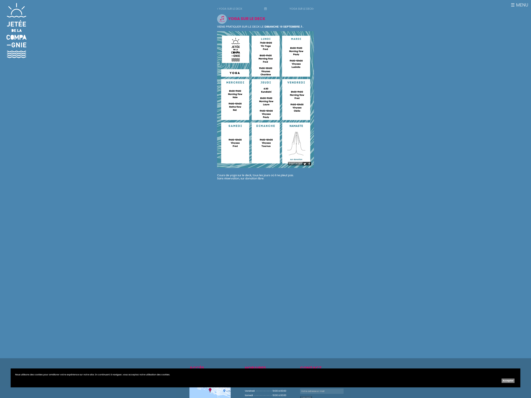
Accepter (508, 380)
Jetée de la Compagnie (16, 30)
